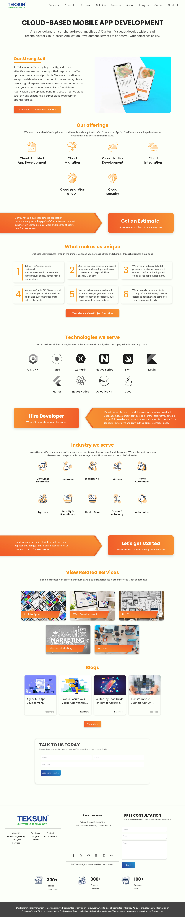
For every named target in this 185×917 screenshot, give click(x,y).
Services (16, 843)
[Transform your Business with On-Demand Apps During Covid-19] (144, 685)
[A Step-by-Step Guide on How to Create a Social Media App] (110, 685)
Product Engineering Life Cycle (16, 838)
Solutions (35, 833)
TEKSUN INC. (107, 864)
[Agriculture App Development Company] (40, 685)
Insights (35, 836)
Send (128, 865)
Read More (49, 712)
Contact (50, 833)
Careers (35, 839)
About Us (16, 833)
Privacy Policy (50, 836)
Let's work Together (50, 773)
